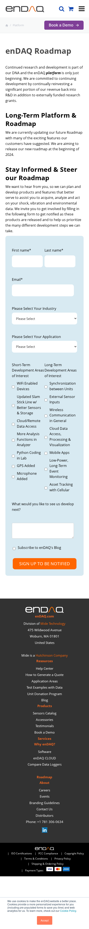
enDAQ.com (44, 616)
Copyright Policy (74, 853)
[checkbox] (27, 431)
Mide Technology (52, 623)
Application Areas (45, 681)
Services (44, 738)
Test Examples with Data (44, 687)
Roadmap (44, 777)
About (44, 782)
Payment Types (35, 870)
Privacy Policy (62, 858)
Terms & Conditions (36, 858)
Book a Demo (44, 732)
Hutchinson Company (52, 655)
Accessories (44, 719)
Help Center (44, 668)
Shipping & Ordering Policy (48, 864)
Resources (44, 661)
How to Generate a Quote (44, 675)
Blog (44, 700)
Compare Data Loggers (45, 764)
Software (44, 751)
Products (44, 706)
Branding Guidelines (44, 803)
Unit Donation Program (44, 694)
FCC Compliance (48, 853)
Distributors (44, 815)
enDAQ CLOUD (44, 758)
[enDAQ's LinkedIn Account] (44, 831)
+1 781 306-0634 (50, 822)
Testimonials (44, 726)
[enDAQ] (24, 10)
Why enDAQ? (44, 744)
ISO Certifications (21, 853)
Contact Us (44, 809)
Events (44, 796)
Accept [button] (45, 920)
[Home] (7, 25)
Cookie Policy (68, 910)
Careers (44, 790)
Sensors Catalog (44, 713)
